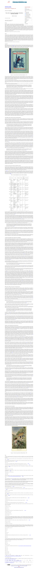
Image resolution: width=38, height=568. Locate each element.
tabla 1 (7, 170)
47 (17, 328)
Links (8, 459)
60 (10, 369)
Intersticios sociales (8, 6)
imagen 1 (13, 45)
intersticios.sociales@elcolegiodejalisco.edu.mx (19, 567)
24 (18, 249)
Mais (25, 22)
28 (10, 259)
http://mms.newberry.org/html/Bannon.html (9, 562)
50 (6, 339)
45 (15, 319)
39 (26, 302)
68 (17, 396)
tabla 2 (10, 173)
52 (26, 342)
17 (9, 157)
